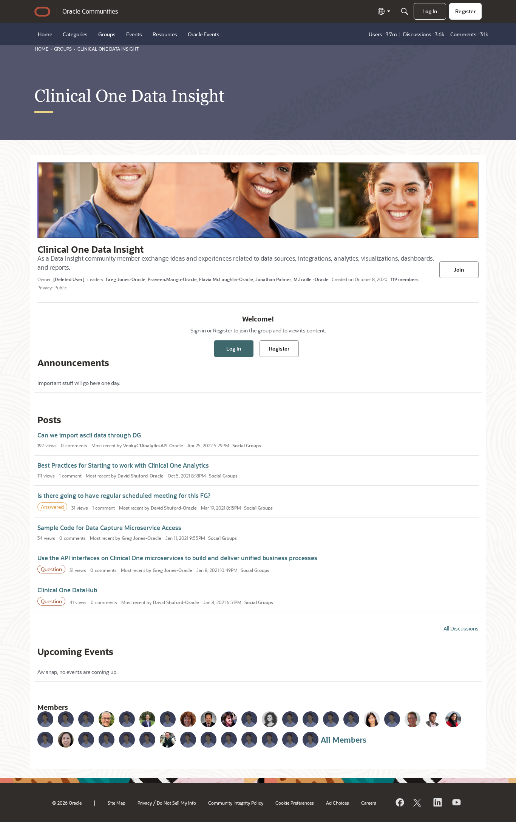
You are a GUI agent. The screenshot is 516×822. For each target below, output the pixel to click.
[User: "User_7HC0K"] (106, 740)
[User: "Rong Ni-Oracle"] (168, 740)
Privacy (144, 803)
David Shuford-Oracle (140, 476)
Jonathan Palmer (273, 279)
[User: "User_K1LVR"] (208, 740)
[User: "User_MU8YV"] (249, 740)
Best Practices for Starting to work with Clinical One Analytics (123, 465)
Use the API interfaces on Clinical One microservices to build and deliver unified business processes (177, 558)
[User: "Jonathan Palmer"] (106, 719)
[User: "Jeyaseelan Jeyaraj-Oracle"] (433, 719)
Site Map (116, 803)
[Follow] (418, 802)
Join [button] (459, 269)
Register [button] (279, 348)
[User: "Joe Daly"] (127, 740)
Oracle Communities (90, 11)
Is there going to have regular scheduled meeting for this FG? (124, 495)
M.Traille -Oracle (311, 279)
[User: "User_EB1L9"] (249, 719)
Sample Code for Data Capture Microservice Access (109, 528)
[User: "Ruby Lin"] (66, 740)
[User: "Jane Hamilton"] (86, 740)
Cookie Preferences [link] (294, 803)
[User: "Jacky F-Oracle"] (147, 740)
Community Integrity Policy (235, 803)
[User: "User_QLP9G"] (290, 719)
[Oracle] (399, 802)
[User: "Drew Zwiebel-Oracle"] (331, 719)
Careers (368, 803)
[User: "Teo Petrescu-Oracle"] (270, 719)
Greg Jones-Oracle (125, 279)
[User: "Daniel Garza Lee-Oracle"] (310, 719)
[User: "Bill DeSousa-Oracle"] (168, 719)
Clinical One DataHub (67, 590)
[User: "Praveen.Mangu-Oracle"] (66, 719)
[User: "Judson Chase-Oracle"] (412, 719)
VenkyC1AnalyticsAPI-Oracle (153, 445)
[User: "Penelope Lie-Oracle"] (351, 719)
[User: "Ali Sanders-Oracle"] (45, 740)
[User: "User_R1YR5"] (229, 740)
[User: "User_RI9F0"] (270, 740)
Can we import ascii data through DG (89, 435)
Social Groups (246, 445)
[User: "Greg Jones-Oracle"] (45, 719)
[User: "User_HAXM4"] (290, 740)
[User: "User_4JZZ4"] (310, 740)
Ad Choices (337, 803)
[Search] (404, 11)
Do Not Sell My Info (176, 803)
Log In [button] (233, 348)
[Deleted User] (68, 279)
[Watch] (456, 802)
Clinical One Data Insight (90, 249)
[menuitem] (430, 11)
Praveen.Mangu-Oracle (172, 279)
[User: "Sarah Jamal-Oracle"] (372, 719)
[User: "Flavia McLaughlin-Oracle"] (86, 719)
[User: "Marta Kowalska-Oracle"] (229, 719)
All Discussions (461, 628)
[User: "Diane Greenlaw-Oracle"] (188, 719)
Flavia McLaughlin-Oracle (226, 279)
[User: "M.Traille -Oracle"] (127, 719)
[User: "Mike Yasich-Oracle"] (208, 719)
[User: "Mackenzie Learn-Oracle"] (188, 740)
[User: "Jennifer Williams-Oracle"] (392, 719)
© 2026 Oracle (67, 803)
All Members (343, 740)
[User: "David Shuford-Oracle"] (147, 719)
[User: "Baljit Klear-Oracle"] (453, 719)
